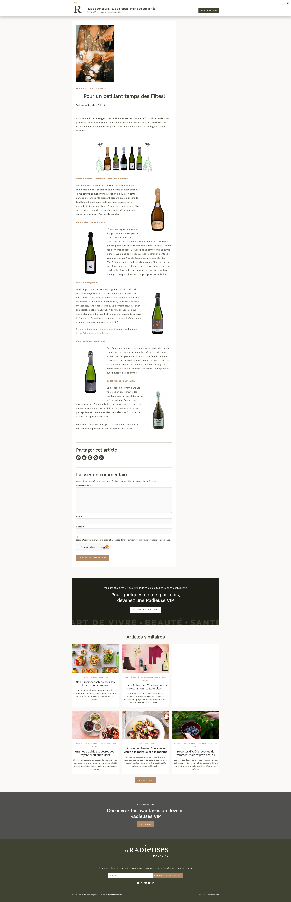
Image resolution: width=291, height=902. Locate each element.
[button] (288, 3)
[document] (145, 451)
